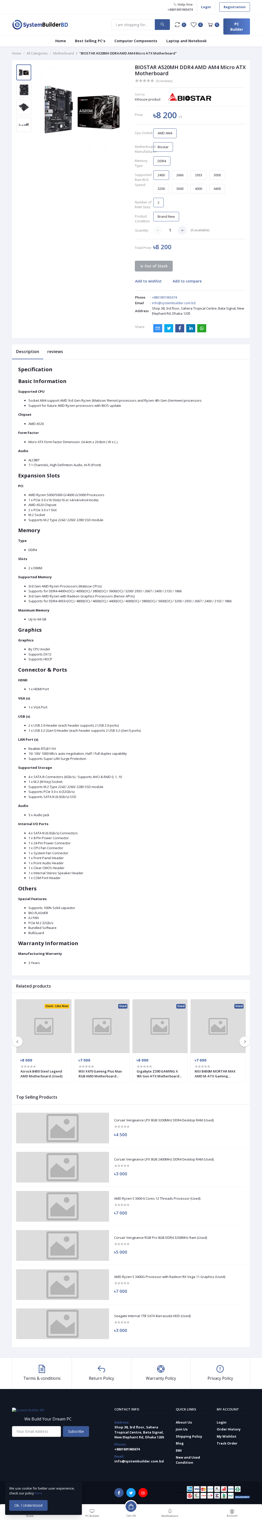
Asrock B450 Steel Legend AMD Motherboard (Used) (41, 1073)
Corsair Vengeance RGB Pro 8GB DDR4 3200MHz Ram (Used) (160, 1238)
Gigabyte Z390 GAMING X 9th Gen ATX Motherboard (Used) (158, 1073)
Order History (229, 1429)
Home (60, 40)
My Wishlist (226, 1436)
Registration (235, 7)
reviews (55, 351)
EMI (179, 1450)
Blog (180, 1443)
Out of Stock (156, 266)
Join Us (182, 1429)
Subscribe (76, 1431)
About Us (184, 1422)
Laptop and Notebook (186, 40)
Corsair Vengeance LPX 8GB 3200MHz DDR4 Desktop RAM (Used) (164, 1120)
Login (206, 7)
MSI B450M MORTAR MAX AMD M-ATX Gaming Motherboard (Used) (215, 1073)
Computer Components (135, 40)
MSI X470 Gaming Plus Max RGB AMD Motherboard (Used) (100, 1073)
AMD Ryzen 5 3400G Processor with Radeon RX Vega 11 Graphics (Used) (169, 1277)
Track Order (227, 1443)
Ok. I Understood (28, 1505)
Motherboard (63, 53)
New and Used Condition (188, 1460)
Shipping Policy (189, 1436)
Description (27, 351)
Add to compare (187, 281)
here (39, 1493)
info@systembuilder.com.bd (173, 303)
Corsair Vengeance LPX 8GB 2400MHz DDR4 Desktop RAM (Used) (164, 1159)
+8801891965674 (164, 297)
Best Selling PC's (90, 40)
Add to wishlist (148, 281)
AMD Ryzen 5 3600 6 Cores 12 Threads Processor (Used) (157, 1199)
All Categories (37, 53)
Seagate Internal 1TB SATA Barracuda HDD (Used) (152, 1316)
